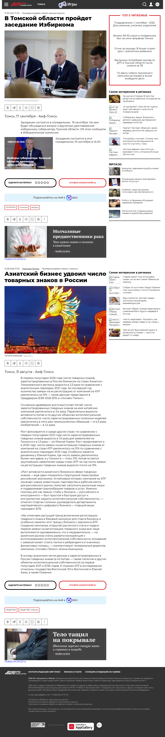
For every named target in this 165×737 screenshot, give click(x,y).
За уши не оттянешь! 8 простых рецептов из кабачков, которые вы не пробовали (141, 98)
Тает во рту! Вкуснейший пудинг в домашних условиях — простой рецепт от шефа (140, 332)
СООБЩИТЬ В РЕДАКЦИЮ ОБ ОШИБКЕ (102, 672)
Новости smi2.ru (15, 259)
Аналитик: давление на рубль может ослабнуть (140, 169)
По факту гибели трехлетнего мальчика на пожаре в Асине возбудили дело (135, 76)
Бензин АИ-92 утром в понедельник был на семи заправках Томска (134, 37)
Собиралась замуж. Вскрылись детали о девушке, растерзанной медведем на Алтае (139, 120)
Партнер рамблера (56, 725)
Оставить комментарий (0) (82, 183)
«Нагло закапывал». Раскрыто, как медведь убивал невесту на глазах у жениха (141, 322)
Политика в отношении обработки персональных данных (53, 702)
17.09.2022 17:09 (12, 13)
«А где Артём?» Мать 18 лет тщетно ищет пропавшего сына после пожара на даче (140, 109)
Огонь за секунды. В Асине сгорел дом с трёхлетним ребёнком (134, 50)
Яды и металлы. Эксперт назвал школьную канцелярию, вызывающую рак (139, 300)
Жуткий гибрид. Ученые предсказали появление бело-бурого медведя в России (141, 311)
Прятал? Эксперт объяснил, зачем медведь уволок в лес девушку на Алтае (140, 130)
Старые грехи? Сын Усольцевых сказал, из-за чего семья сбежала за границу (141, 279)
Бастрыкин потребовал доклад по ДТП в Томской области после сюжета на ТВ (135, 63)
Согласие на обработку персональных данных (48, 700)
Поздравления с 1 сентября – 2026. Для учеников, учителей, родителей (134, 24)
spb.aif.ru (28, 355)
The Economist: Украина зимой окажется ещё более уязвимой (137, 212)
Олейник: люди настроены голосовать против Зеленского (138, 191)
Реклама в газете (73, 672)
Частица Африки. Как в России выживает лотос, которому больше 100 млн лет (140, 152)
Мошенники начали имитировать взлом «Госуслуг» (139, 180)
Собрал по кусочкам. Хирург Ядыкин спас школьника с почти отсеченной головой (141, 290)
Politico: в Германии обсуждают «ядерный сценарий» (137, 201)
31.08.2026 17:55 (12, 268)
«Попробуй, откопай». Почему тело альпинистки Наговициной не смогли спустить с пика (140, 141)
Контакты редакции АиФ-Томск (44, 672)
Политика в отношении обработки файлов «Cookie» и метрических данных (60, 704)
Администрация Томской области (22, 100)
